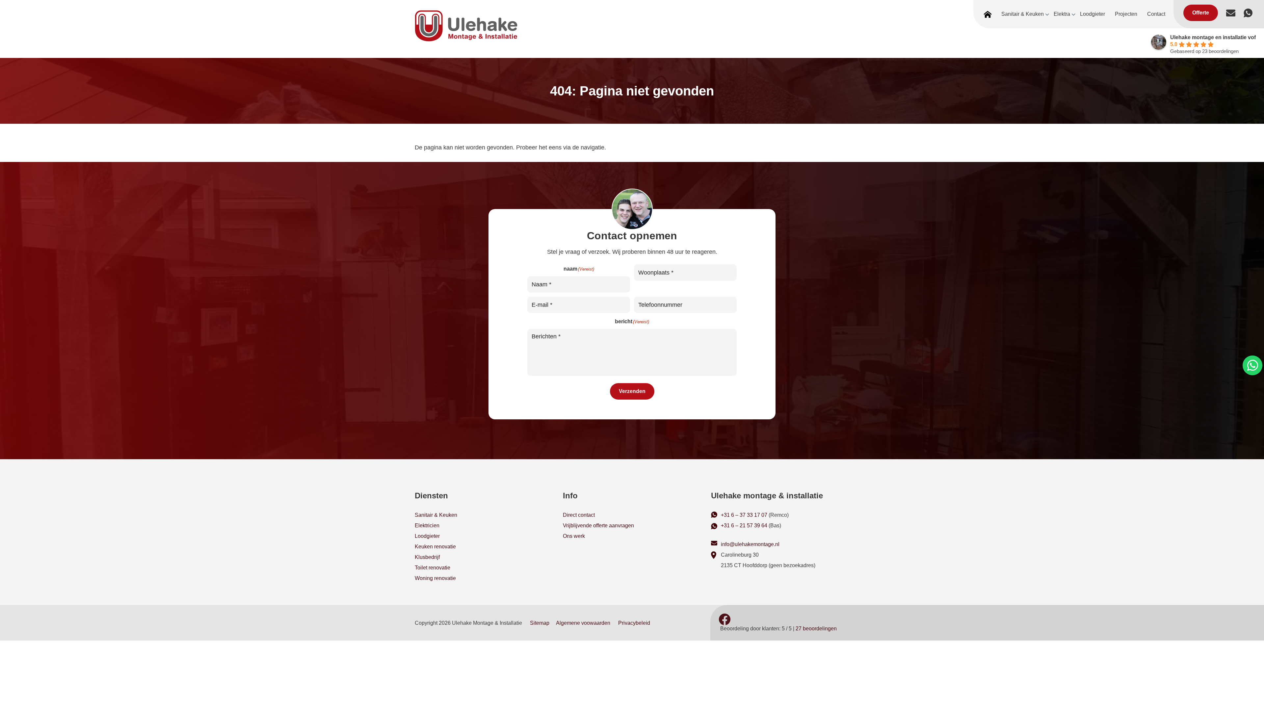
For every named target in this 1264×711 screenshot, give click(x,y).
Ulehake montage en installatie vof (1213, 37)
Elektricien (427, 525)
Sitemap (539, 623)
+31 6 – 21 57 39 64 (744, 525)
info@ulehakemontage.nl (750, 544)
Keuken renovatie (435, 546)
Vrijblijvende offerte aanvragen (598, 525)
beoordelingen (816, 628)
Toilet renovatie (432, 567)
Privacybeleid (634, 623)
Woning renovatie (435, 578)
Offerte (1200, 12)
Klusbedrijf (427, 557)
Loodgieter (427, 536)
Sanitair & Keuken (436, 515)
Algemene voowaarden (583, 623)
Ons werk (574, 536)
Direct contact (579, 515)
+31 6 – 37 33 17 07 (744, 515)
